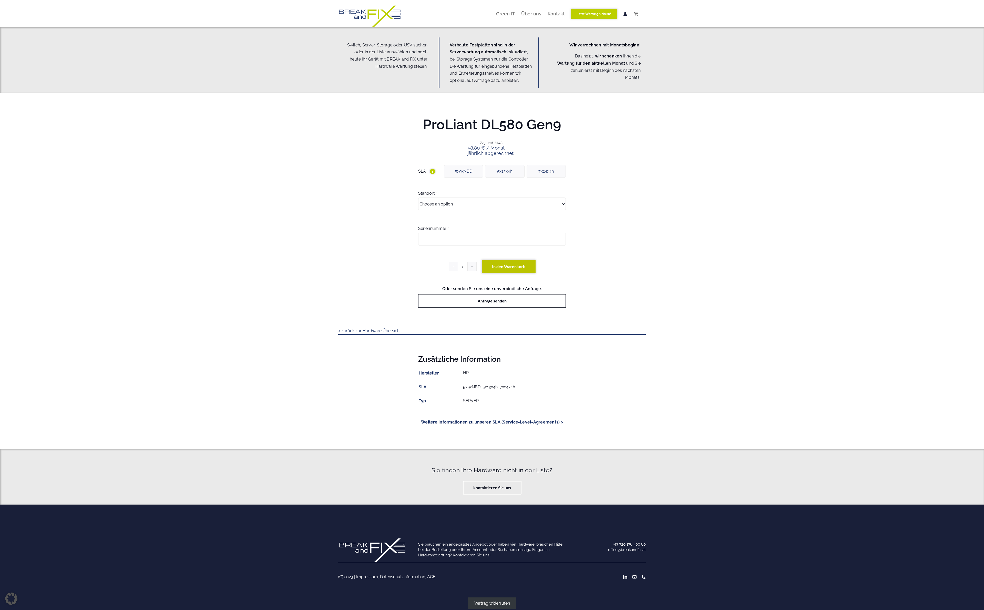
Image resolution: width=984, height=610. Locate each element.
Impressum (367, 576)
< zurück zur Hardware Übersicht (369, 330)
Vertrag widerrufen (492, 603)
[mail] (634, 577)
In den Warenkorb (508, 266)
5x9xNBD (463, 171)
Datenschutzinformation (402, 576)
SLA (425, 171)
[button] (11, 598)
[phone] (644, 577)
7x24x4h (546, 171)
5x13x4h (504, 171)
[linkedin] (625, 577)
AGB (431, 576)
